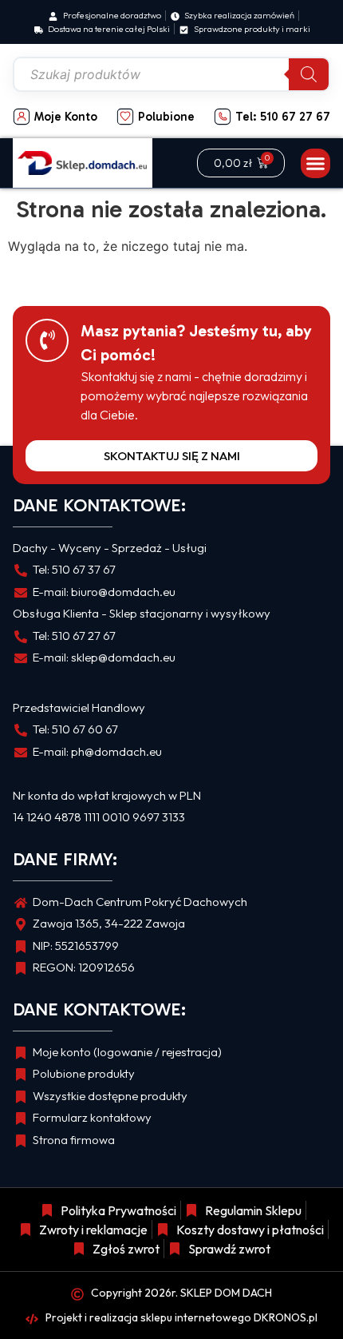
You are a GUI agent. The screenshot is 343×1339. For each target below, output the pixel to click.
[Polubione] (125, 116)
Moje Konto (65, 116)
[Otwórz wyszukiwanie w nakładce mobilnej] (171, 74)
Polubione (166, 116)
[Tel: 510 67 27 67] (222, 116)
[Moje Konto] (21, 116)
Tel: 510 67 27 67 (282, 116)
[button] (316, 164)
